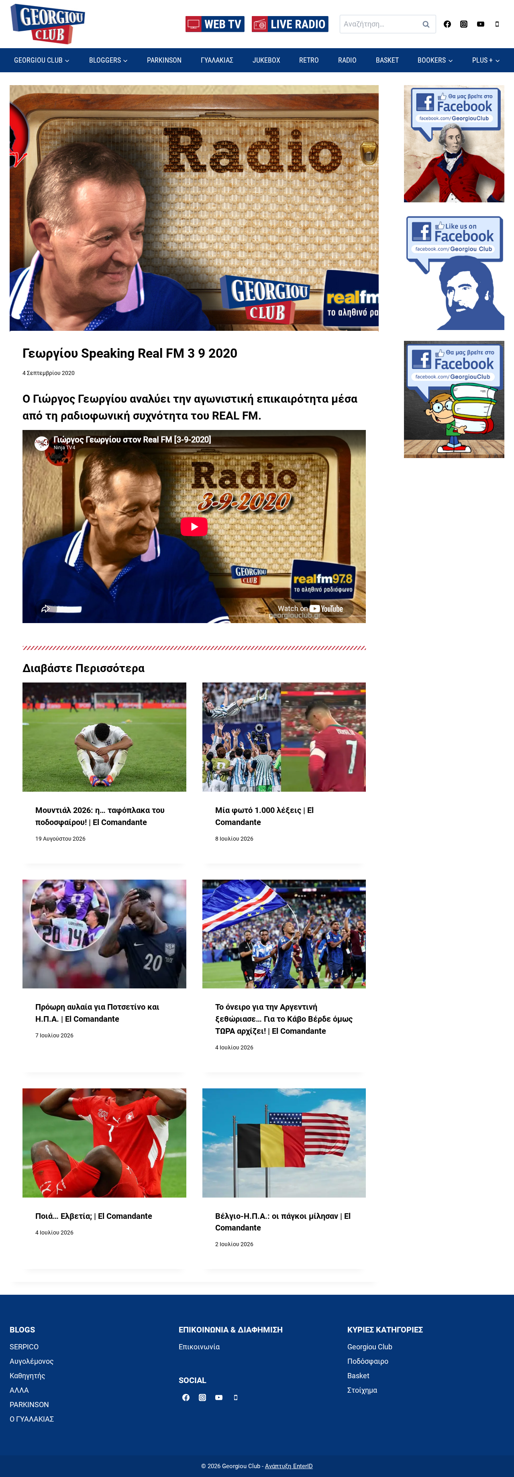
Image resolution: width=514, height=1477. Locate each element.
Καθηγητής (27, 1375)
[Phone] (497, 24)
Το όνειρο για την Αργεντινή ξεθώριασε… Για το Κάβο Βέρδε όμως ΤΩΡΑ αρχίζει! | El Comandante (284, 1018)
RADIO (347, 60)
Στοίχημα (362, 1390)
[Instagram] (464, 24)
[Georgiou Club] (48, 24)
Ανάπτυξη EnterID (289, 1466)
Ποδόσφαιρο (367, 1361)
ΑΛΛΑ (19, 1390)
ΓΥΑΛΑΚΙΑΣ (217, 60)
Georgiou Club (369, 1347)
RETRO (309, 60)
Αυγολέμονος (32, 1361)
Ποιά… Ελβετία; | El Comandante (93, 1216)
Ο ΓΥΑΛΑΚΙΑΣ (32, 1419)
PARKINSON (164, 60)
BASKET (387, 60)
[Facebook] (447, 24)
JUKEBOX (266, 60)
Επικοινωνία (199, 1347)
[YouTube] (480, 24)
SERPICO (24, 1347)
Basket (358, 1375)
